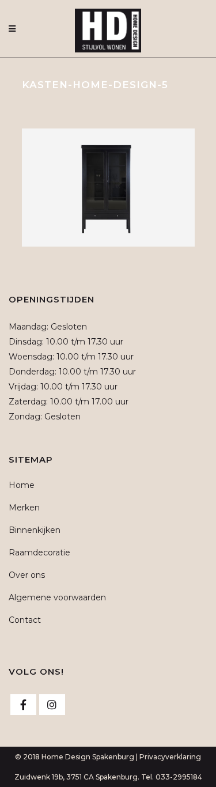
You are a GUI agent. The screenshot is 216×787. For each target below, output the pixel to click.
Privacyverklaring (170, 756)
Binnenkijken (34, 530)
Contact (25, 620)
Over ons (27, 575)
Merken (24, 507)
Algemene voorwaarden (57, 597)
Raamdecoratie (39, 552)
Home (22, 485)
